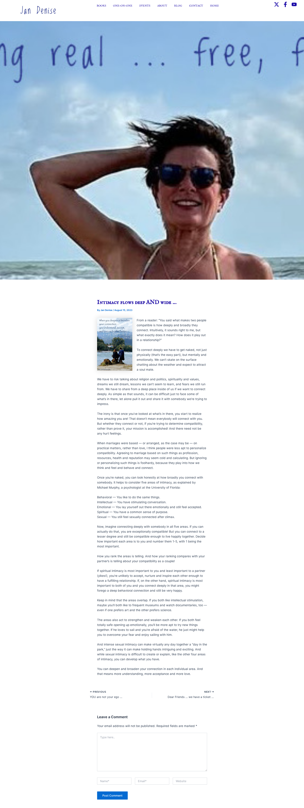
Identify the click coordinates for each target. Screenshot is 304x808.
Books (101, 5)
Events (144, 5)
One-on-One (122, 5)
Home (214, 5)
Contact (196, 5)
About (162, 5)
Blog (178, 5)
